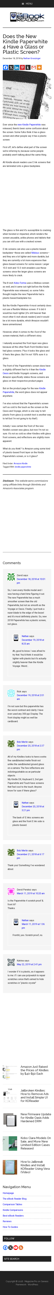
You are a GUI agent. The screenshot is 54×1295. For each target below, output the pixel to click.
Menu (29, 3)
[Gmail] (33, 67)
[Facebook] (5, 67)
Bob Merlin (22, 742)
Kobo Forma (20, 283)
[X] (11, 67)
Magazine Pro (31, 1281)
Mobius (35, 252)
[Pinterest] (22, 67)
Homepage (8, 1193)
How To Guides (10, 1227)
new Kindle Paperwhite (29, 124)
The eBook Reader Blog (14, 1198)
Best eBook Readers (13, 1215)
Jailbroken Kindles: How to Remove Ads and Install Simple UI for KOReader (35, 1096)
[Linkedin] (16, 67)
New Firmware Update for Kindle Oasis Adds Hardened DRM (36, 1118)
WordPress (33, 1284)
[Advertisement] (27, 199)
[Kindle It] (28, 67)
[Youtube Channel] (15, 1247)
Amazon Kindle (21, 463)
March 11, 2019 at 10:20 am (31, 893)
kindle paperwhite (23, 467)
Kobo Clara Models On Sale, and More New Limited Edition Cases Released (36, 1143)
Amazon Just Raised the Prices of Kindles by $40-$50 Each (35, 1070)
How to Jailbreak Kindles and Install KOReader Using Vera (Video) (35, 1167)
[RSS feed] (21, 1247)
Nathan (25, 636)
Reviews (7, 1221)
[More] (39, 67)
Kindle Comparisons (13, 1210)
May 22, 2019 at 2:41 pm (29, 964)
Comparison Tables (12, 1204)
